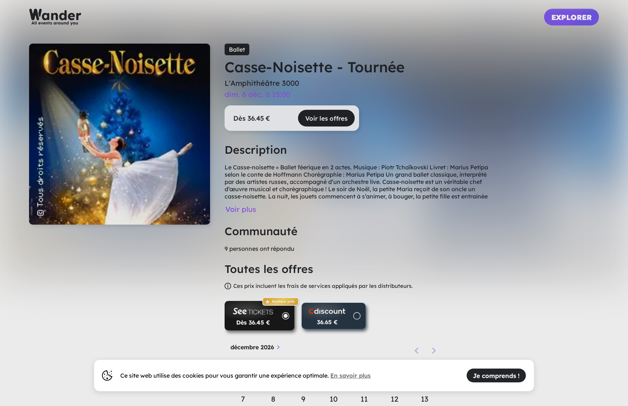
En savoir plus (350, 375)
